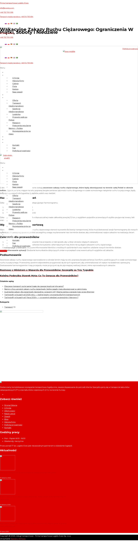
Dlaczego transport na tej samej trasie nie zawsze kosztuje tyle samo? (34, 286)
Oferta (15, 100)
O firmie (9, 75)
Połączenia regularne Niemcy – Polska (20, 127)
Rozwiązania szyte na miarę (20, 132)
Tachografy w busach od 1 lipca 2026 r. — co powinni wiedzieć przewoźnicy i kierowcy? (41, 298)
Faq (14, 148)
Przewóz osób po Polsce (18, 118)
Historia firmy (10, 422)
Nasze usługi (9, 414)
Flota (14, 86)
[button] (69, 68)
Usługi (9, 98)
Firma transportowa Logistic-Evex (14, 3)
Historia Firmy (18, 81)
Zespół (7, 416)
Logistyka (16, 114)
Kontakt (9, 142)
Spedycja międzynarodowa (16, 110)
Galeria (15, 84)
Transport (8, 307)
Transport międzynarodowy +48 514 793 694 (16, 17)
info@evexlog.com (7, 8)
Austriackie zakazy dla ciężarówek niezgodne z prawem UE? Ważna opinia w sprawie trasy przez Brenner (49, 292)
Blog (8, 140)
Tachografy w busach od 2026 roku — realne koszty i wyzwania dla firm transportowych (42, 295)
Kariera (15, 89)
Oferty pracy (12, 95)
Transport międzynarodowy (16, 104)
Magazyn (16, 123)
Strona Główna (10, 405)
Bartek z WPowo (18, 539)
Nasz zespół (17, 92)
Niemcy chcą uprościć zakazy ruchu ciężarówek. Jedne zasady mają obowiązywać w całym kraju (45, 289)
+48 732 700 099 (6, 12)
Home (8, 72)
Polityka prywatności (130, 49)
